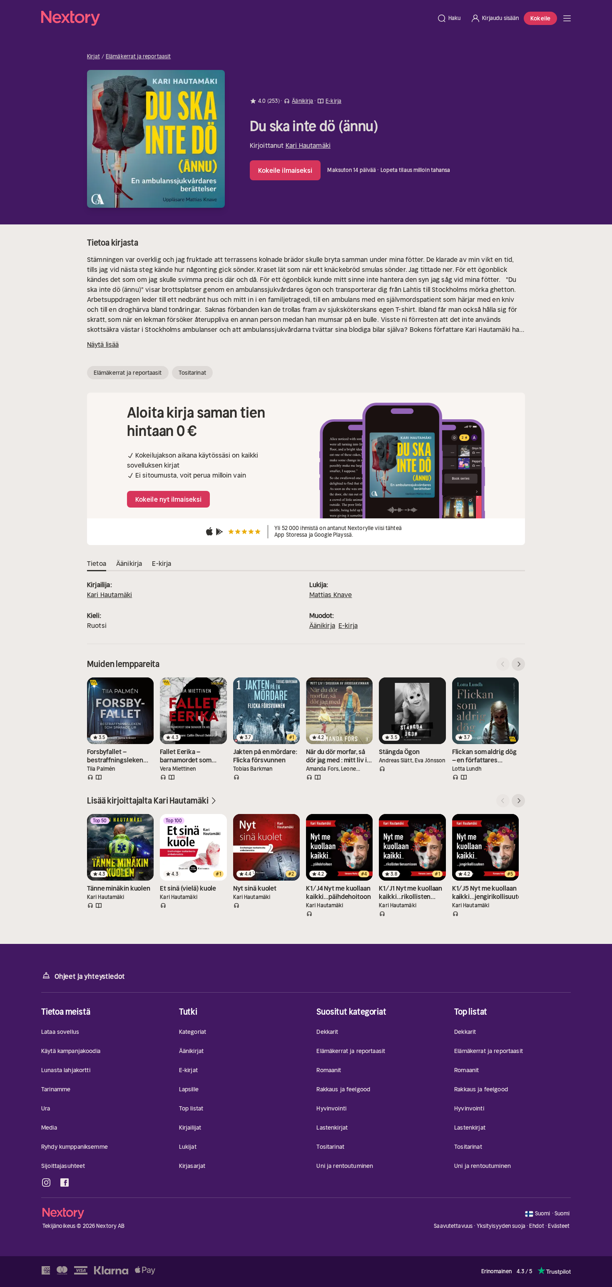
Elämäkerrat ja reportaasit (138, 56)
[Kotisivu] (236, 18)
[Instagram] (46, 1182)
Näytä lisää (103, 344)
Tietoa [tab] (96, 563)
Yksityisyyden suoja (501, 1226)
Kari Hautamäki (308, 145)
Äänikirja (322, 625)
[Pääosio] (567, 18)
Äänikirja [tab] (129, 563)
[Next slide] (518, 664)
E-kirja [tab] (161, 563)
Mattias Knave (330, 594)
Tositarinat (192, 372)
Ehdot (536, 1226)
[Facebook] (65, 1182)
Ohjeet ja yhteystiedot (90, 976)
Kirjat (93, 56)
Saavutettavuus (453, 1226)
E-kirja (348, 625)
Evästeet (559, 1226)
